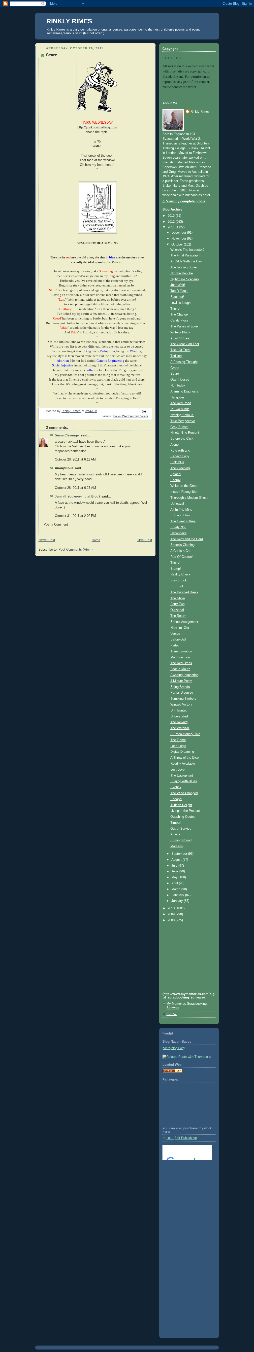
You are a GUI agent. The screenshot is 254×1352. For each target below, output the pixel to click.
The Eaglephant (181, 775)
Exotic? (175, 787)
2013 (172, 215)
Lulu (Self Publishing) (181, 1138)
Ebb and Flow (180, 515)
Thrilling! (176, 356)
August (177, 859)
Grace (174, 368)
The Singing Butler (183, 267)
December (179, 232)
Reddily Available (182, 763)
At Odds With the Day (186, 261)
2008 (172, 920)
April (175, 883)
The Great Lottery (183, 521)
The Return (178, 616)
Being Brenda (180, 687)
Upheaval (177, 503)
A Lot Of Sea (179, 338)
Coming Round (180, 840)
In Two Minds (180, 409)
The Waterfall (180, 728)
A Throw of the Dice (184, 757)
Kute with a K (180, 450)
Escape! (176, 799)
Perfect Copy (179, 456)
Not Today (177, 385)
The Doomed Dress (184, 592)
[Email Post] (143, 411)
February (178, 895)
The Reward (179, 722)
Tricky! (175, 309)
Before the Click (181, 438)
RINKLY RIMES (69, 21)
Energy (175, 480)
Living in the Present (185, 811)
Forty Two (177, 604)
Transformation (181, 651)
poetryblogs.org (173, 1048)
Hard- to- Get (179, 628)
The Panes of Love (184, 326)
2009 (172, 914)
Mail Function (180, 657)
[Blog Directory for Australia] (172, 1071)
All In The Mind (181, 509)
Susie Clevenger (67, 435)
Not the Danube (181, 273)
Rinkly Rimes (200, 111)
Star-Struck (178, 580)
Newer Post (46, 540)
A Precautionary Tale (185, 734)
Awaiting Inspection (184, 675)
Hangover (177, 397)
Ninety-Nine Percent (184, 432)
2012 (172, 221)
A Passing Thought (184, 362)
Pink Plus (177, 462)
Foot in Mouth (180, 669)
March (176, 889)
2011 (172, 227)
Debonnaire (178, 533)
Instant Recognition (184, 492)
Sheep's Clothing (182, 545)
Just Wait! (177, 285)
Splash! (175, 474)
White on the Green (184, 486)
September (179, 853)
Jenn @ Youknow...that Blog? (77, 496)
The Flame (178, 740)
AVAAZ (171, 1014)
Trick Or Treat (180, 350)
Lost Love (177, 769)
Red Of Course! (181, 557)
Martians (176, 846)
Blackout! (177, 297)
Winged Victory (181, 704)
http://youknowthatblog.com (97, 127)
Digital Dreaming (182, 751)
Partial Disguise (181, 692)
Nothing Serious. (182, 415)
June (175, 871)
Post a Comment (56, 524)
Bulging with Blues (183, 781)
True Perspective (182, 421)
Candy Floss (179, 320)
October (177, 244)
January (177, 901)
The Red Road (180, 403)
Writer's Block (180, 332)
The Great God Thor (184, 344)
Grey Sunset (179, 427)
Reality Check (180, 574)
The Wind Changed (184, 793)
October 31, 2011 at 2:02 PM (75, 516)
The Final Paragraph (184, 255)
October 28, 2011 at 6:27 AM (75, 488)
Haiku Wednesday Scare (130, 416)
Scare (174, 373)
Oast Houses (179, 379)
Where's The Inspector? (187, 249)
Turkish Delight (181, 805)
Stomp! (175, 568)
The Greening (180, 468)
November (179, 238)
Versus (175, 633)
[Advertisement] (184, 1184)
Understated (179, 716)
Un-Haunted (178, 710)
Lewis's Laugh (180, 303)
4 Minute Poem (181, 681)
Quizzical (177, 610)
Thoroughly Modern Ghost (189, 497)
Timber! (175, 822)
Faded (174, 645)
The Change (179, 314)
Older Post (144, 540)
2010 (172, 908)
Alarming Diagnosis (184, 391)
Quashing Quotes (182, 816)
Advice (175, 834)
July (174, 865)
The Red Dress (181, 663)
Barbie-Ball (178, 639)
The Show (177, 598)
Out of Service (180, 828)
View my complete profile (185, 201)
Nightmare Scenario (184, 279)
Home (96, 540)
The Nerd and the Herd (186, 539)
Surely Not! (178, 527)
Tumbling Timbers (183, 698)
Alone (174, 444)
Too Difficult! (179, 291)
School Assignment (184, 622)
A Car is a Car (180, 551)
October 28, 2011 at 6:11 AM (75, 459)
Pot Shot (176, 586)
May (175, 877)
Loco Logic (178, 746)
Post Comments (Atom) (76, 549)
